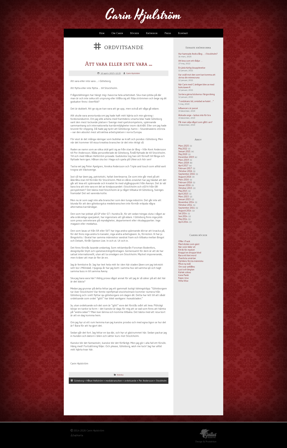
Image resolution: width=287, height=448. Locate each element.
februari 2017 (185, 168)
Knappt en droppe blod (189, 252)
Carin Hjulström (133, 73)
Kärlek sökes (184, 272)
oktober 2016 (185, 171)
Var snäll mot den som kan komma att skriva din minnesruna (196, 76)
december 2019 (186, 157)
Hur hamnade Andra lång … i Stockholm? (198, 53)
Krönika (120, 374)
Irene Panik (183, 275)
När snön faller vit (186, 247)
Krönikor (151, 33)
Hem (101, 33)
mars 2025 (183, 145)
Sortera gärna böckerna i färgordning (196, 94)
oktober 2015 (185, 188)
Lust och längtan (186, 269)
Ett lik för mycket (186, 249)
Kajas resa (183, 278)
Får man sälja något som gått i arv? (195, 122)
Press (168, 33)
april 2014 (183, 222)
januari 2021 (184, 151)
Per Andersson (146, 380)
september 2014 (186, 207)
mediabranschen (113, 380)
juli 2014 (182, 213)
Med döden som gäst (188, 244)
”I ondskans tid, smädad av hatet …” (196, 101)
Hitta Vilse (183, 280)
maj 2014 (182, 219)
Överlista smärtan (187, 258)
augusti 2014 (184, 210)
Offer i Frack (184, 241)
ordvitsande (130, 380)
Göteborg (79, 380)
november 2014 (186, 202)
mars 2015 (183, 196)
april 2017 (183, 165)
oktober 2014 (185, 205)
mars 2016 (183, 179)
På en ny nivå (184, 263)
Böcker (134, 33)
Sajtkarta (78, 435)
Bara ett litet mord (187, 255)
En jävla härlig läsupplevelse (191, 67)
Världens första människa (190, 261)
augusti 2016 (184, 176)
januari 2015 (184, 199)
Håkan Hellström (94, 380)
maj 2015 (182, 190)
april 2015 (183, 193)
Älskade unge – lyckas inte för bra (194, 115)
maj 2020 (182, 154)
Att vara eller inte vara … (118, 63)
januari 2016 (184, 185)
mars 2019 (183, 159)
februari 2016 (185, 182)
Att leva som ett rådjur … (190, 60)
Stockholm (161, 380)
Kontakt (183, 33)
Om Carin (117, 33)
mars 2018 (183, 162)
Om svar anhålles (186, 266)
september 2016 (186, 174)
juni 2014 (183, 216)
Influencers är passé (188, 108)
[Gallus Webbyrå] (208, 434)
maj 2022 (182, 148)
